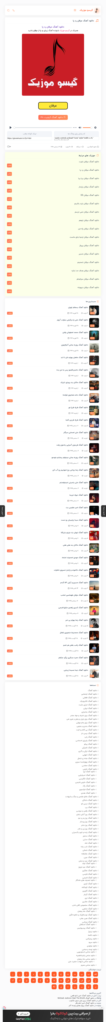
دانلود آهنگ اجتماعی (89, 694)
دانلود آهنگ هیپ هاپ (88, 918)
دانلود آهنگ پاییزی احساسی (86, 740)
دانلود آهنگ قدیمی (89, 878)
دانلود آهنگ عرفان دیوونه (88, 287)
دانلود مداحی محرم (88, 965)
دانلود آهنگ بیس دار (89, 733)
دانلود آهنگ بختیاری (89, 712)
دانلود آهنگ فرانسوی (87, 789)
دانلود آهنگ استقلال (87, 924)
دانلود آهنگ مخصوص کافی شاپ (84, 905)
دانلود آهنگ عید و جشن (88, 861)
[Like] (8, 147)
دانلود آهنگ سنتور (90, 836)
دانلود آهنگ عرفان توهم (89, 220)
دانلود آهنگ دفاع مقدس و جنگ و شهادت (81, 796)
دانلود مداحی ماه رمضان (86, 959)
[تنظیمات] (95, 127)
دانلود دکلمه (92, 935)
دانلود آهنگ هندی (88, 793)
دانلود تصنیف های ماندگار (85, 880)
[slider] (43, 127)
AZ (54, 987)
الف (95, 974)
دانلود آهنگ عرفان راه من (88, 228)
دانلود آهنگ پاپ (90, 737)
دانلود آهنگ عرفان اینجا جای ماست (84, 237)
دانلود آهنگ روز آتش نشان (86, 814)
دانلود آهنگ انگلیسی (87, 779)
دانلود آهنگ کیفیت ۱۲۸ (51, 117)
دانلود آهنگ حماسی (89, 765)
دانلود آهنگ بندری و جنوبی (87, 726)
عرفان (53, 105)
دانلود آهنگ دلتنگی (89, 800)
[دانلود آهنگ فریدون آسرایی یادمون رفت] (94, 448)
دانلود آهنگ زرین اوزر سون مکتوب (82, 1000)
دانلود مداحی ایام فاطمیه (85, 955)
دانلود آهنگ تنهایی (90, 755)
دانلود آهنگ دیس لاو (89, 804)
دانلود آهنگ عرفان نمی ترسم (87, 212)
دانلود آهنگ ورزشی (89, 922)
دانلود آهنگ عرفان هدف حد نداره (85, 270)
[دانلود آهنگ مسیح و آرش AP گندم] (94, 585)
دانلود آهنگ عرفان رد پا (89, 170)
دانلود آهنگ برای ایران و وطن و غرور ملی (82, 719)
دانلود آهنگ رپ (92, 147)
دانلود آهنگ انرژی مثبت (88, 705)
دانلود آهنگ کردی (90, 884)
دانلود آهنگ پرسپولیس (86, 928)
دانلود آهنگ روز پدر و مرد (87, 818)
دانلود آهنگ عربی (90, 857)
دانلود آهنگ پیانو (90, 744)
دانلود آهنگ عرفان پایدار (89, 187)
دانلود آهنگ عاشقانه (89, 854)
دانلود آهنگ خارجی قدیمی (85, 782)
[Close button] (101, 1007)
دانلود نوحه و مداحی (89, 949)
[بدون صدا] (80, 127)
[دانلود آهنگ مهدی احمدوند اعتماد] (94, 560)
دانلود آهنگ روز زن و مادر (87, 829)
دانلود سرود (92, 942)
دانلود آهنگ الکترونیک (88, 701)
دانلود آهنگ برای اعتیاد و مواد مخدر (83, 715)
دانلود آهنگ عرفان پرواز (89, 245)
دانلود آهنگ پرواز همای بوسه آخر (81, 1005)
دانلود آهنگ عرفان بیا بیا (88, 178)
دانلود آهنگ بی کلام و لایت (86, 730)
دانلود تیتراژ (92, 931)
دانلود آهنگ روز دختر (89, 825)
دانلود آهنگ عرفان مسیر (89, 254)
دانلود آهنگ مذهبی (89, 909)
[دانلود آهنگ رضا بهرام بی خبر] (94, 623)
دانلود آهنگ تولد (88, 863)
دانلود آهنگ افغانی (90, 697)
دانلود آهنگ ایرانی (90, 708)
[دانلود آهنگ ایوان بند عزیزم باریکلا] (94, 535)
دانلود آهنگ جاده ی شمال (87, 758)
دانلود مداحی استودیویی (86, 952)
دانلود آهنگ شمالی (90, 850)
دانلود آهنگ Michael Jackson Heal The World (76, 998)
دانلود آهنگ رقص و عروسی (86, 811)
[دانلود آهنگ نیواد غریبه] (94, 498)
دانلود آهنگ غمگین (89, 870)
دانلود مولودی (92, 946)
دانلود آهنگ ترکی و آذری (87, 751)
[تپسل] (4, 1007)
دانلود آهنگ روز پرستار (88, 821)
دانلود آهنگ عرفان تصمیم (88, 262)
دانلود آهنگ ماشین (89, 901)
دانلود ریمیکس (91, 939)
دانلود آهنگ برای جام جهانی (86, 723)
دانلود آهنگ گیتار (90, 894)
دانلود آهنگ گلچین (89, 891)
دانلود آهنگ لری (91, 898)
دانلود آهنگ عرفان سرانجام (88, 279)
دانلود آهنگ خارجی (90, 769)
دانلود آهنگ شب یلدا (89, 847)
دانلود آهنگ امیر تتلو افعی (81, 996)
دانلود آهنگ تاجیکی (89, 748)
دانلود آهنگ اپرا (89, 771)
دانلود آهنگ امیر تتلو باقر (84, 1003)
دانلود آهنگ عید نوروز (86, 867)
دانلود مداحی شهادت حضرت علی (80, 961)
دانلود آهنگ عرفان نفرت (89, 161)
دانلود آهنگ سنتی (90, 839)
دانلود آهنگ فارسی (90, 874)
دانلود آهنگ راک (89, 786)
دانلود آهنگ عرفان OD (90, 195)
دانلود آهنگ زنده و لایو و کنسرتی (84, 832)
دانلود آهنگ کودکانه (89, 887)
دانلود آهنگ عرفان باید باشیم (86, 203)
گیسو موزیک (65, 30)
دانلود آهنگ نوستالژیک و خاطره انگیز (83, 915)
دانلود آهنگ (92, 690)
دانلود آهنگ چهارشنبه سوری (86, 762)
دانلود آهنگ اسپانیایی (86, 775)
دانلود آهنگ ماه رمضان (86, 911)
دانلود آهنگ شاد (91, 843)
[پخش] (10, 127)
